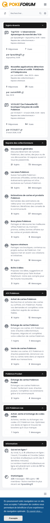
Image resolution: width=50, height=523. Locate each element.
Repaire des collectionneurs (22, 40)
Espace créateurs (18, 43)
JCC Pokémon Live (14, 408)
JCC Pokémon (12, 293)
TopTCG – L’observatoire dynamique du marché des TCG (26, 33)
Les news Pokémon (20, 172)
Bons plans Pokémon (21, 221)
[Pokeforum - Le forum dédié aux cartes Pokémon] (18, 4)
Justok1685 (18, 75)
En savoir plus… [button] (34, 511)
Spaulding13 (19, 38)
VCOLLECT (18, 113)
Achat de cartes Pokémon (23, 299)
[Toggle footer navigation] (45, 494)
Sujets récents (13, 25)
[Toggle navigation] (45, 4)
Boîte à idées (17, 267)
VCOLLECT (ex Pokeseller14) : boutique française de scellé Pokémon (25, 107)
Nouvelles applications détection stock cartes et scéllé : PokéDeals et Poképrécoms (27, 69)
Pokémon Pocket (14, 374)
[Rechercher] (40, 13)
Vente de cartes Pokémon (23, 348)
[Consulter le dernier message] (23, 55)
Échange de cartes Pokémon (25, 325)
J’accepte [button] (13, 518)
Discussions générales (22, 149)
